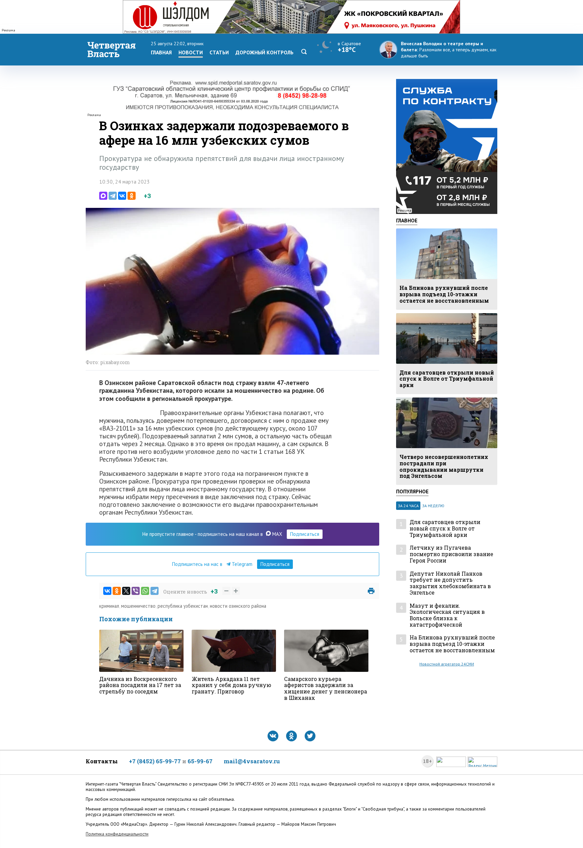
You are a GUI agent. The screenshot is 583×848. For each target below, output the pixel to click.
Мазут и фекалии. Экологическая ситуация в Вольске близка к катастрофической (447, 615)
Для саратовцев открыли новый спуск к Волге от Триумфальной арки (445, 528)
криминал (109, 606)
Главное (406, 220)
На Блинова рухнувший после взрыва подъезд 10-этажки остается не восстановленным (452, 643)
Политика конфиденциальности (117, 834)
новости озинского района (238, 606)
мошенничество (138, 606)
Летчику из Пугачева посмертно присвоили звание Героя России (451, 554)
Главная (161, 52)
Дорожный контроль (264, 52)
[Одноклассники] (132, 196)
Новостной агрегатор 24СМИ (446, 663)
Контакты (102, 761)
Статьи (219, 52)
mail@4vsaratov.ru (252, 761)
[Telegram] (113, 196)
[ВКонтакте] (122, 196)
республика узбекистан (183, 606)
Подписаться (304, 534)
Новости (190, 52)
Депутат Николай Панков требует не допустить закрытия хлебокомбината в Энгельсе (450, 583)
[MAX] (103, 196)
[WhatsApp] (145, 591)
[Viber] (136, 591)
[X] (126, 591)
